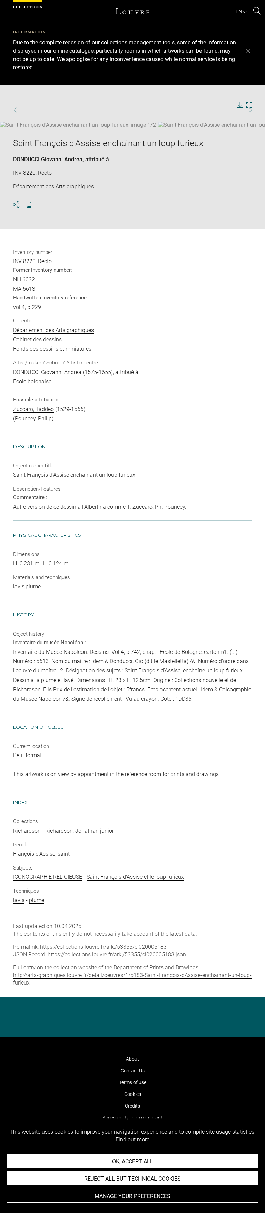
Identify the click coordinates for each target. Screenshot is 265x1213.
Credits (132, 1106)
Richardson (27, 830)
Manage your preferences (132, 1196)
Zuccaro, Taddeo (33, 409)
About (132, 1059)
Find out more (132, 1139)
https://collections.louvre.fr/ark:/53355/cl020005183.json (117, 954)
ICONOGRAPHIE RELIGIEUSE (47, 877)
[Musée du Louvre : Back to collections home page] (132, 11)
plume (36, 900)
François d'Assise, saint (41, 854)
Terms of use (132, 1082)
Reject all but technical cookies (132, 1178)
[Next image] (241, 110)
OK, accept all (132, 1161)
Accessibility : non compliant (132, 1117)
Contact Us (133, 1070)
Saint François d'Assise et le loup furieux (135, 877)
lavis (18, 900)
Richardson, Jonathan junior (79, 830)
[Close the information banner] (248, 51)
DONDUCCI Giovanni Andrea (47, 159)
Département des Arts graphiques (53, 330)
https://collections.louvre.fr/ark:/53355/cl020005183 (103, 947)
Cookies (132, 1094)
